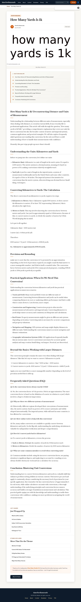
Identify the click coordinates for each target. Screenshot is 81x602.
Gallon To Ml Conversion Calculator (21, 523)
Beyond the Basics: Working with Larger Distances (28, 93)
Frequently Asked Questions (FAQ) (24, 96)
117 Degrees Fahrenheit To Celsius (21, 557)
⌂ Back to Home (16, 576)
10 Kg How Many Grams (18, 553)
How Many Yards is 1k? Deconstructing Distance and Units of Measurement (34, 77)
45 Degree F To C (16, 530)
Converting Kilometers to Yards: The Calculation (27, 83)
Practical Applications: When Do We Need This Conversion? (30, 90)
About (24, 2)
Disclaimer (35, 2)
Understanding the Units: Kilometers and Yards (27, 80)
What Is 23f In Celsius (17, 515)
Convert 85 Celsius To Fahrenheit (21, 549)
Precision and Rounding (21, 86)
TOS (47, 2)
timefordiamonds (9, 2)
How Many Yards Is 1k (34, 568)
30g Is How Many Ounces (18, 560)
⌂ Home (73, 2)
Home (19, 2)
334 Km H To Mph (16, 546)
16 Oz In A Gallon (16, 519)
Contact (29, 2)
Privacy (42, 2)
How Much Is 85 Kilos (17, 527)
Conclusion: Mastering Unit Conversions (25, 99)
